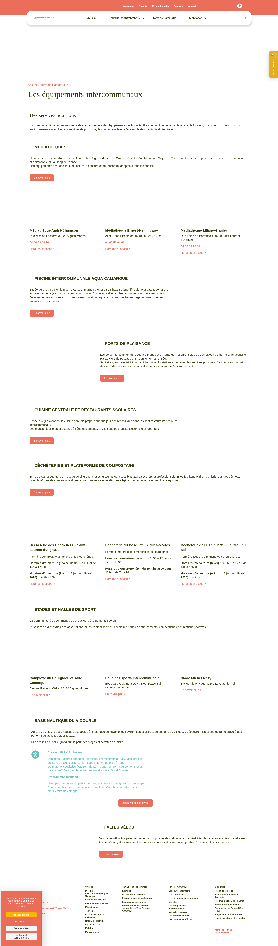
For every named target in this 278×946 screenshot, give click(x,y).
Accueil (32, 84)
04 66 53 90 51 (190, 246)
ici (227, 842)
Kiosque (178, 6)
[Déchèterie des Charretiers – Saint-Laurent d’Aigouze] (63, 522)
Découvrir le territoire (179, 891)
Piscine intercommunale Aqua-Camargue (96, 893)
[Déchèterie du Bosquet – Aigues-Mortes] (139, 522)
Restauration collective (96, 903)
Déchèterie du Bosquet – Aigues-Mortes (137, 545)
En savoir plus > (40, 694)
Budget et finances (178, 912)
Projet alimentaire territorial (228, 914)
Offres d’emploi (160, 6)
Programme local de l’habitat (229, 901)
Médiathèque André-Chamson (54, 230)
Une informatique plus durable (230, 918)
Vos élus (173, 902)
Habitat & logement (94, 921)
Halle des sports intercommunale (132, 678)
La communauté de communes (184, 898)
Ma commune (92, 932)
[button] (273, 64)
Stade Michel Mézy (196, 678)
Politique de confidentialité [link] (21, 936)
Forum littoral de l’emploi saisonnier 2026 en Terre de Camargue (136, 908)
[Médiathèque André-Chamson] (63, 207)
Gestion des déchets (95, 899)
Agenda (143, 6)
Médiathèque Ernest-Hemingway (131, 230)
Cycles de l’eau (92, 924)
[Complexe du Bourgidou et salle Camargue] (63, 655)
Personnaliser (21, 928)
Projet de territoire (224, 891)
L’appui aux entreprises (134, 902)
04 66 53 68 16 (39, 242)
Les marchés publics (179, 915)
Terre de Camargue (164, 18)
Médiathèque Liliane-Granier (204, 230)
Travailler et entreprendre (124, 18)
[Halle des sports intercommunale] (139, 655)
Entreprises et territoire (133, 894)
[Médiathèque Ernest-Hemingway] (139, 207)
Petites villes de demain (227, 904)
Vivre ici (91, 18)
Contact (191, 6)
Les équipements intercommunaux (177, 906)
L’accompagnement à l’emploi (137, 898)
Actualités (128, 6)
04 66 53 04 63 (115, 242)
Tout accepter (21, 914)
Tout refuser (21, 921)
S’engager (195, 18)
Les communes (176, 894)
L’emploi (126, 891)
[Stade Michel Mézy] (214, 655)
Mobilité (89, 928)
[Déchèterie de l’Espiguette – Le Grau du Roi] (214, 522)
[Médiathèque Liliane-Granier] (214, 207)
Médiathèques (92, 907)
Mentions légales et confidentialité (224, 931)
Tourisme (90, 911)
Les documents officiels (180, 919)
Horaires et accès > (42, 248)
